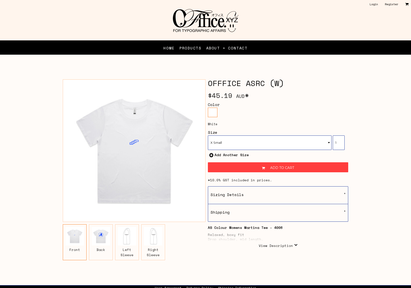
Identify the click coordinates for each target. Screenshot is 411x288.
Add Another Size (232, 154)
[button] (407, 4)
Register (391, 4)
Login (374, 4)
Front (74, 249)
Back (101, 249)
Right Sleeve (153, 252)
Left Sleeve (127, 252)
